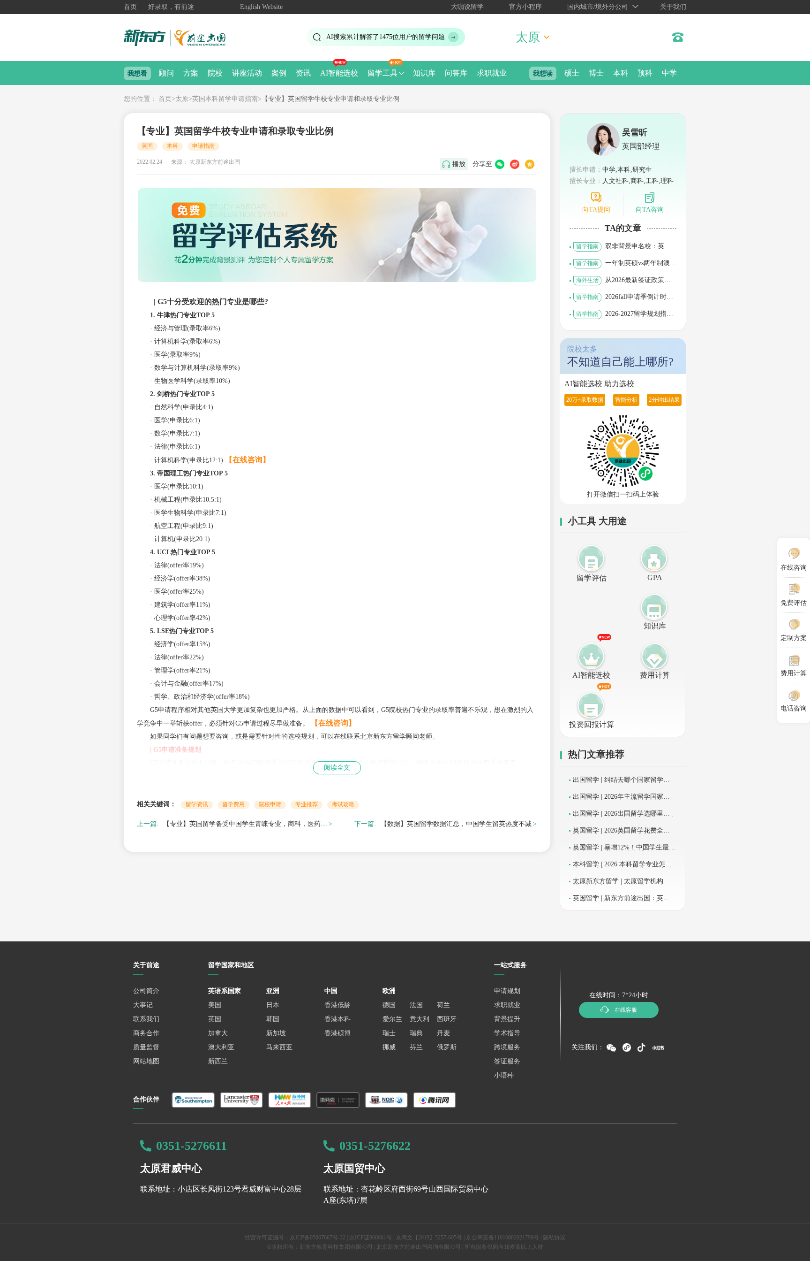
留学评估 (592, 578)
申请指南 (203, 146)
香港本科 (337, 1019)
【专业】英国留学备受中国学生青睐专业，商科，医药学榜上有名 (245, 825)
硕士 (571, 73)
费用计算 (655, 675)
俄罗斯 (447, 1047)
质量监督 (146, 1047)
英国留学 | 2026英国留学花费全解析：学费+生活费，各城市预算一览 (624, 834)
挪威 (389, 1047)
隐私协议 (554, 1237)
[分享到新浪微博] (514, 164)
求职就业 (492, 73)
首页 (130, 6)
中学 (669, 73)
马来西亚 (279, 1047)
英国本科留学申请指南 (225, 98)
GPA (654, 577)
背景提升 (507, 1019)
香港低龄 (337, 1005)
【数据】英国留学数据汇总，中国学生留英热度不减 (456, 823)
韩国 (272, 1019)
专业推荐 (306, 804)
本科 (620, 73)
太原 (181, 98)
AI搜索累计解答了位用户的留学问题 (385, 36)
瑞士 (389, 1033)
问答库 (456, 73)
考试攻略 (343, 804)
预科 (645, 73)
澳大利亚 (221, 1047)
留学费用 (233, 804)
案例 (278, 73)
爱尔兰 (392, 1019)
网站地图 (146, 1061)
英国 (147, 146)
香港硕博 (337, 1033)
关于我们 (673, 6)
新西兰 (218, 1061)
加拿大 (218, 1033)
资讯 (303, 73)
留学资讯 (197, 804)
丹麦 (443, 1033)
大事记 (143, 1005)
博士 (596, 73)
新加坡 (276, 1033)
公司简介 (146, 990)
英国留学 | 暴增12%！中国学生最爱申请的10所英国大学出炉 (624, 850)
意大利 (419, 1019)
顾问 (166, 73)
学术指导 (507, 1033)
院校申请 (270, 804)
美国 (214, 1005)
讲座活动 (247, 73)
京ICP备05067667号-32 (317, 1237)
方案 (190, 73)
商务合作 (146, 1033)
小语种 (504, 1075)
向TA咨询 (650, 209)
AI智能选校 (339, 73)
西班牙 (447, 1019)
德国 (389, 1005)
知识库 (424, 73)
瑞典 (416, 1033)
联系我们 (146, 1019)
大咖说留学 (467, 6)
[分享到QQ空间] (529, 164)
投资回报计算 (591, 724)
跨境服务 (507, 1047)
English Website (261, 6)
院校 (215, 73)
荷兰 (443, 1005)
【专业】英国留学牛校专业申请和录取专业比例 (330, 98)
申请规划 (507, 990)
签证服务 (507, 1061)
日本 (272, 1005)
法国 (416, 1005)
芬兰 (416, 1047)
